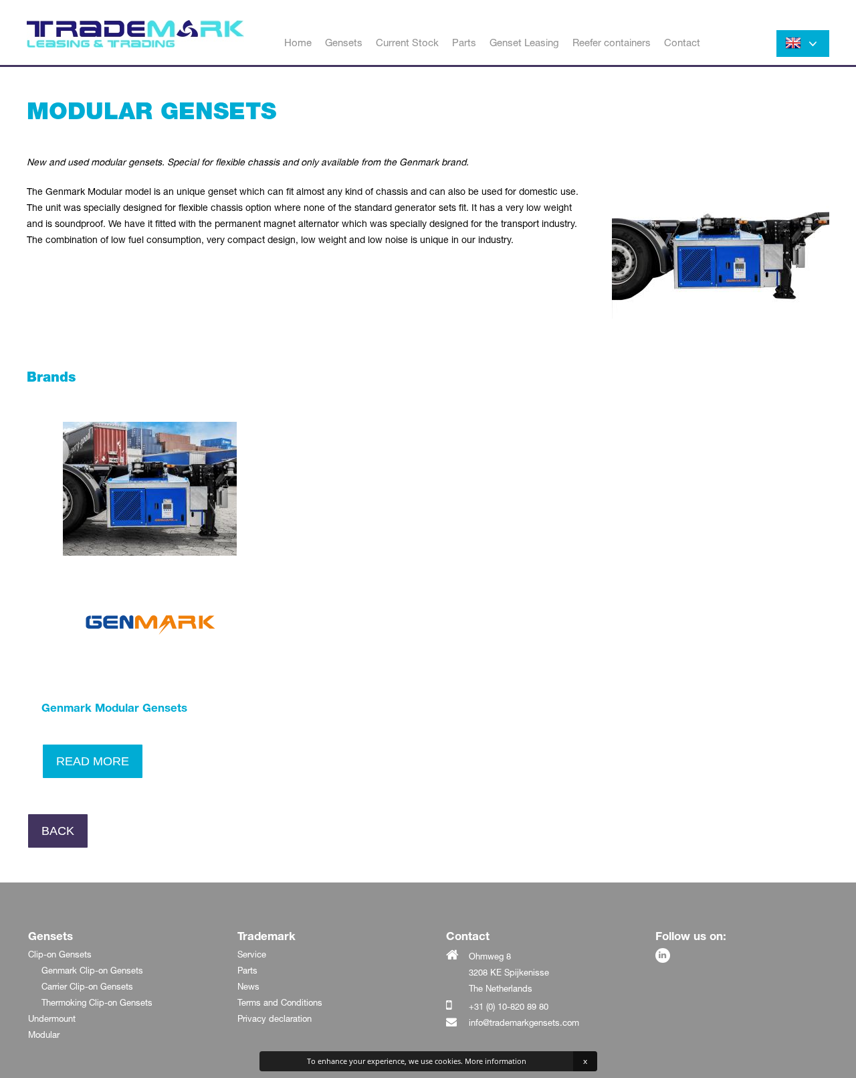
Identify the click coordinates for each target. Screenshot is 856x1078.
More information (495, 1061)
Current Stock (407, 44)
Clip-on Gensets (60, 955)
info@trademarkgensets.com (524, 1024)
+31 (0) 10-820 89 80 (508, 1008)
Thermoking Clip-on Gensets (96, 1004)
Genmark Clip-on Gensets (92, 972)
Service (251, 955)
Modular (44, 1036)
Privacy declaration (274, 1020)
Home (298, 44)
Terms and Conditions (279, 1004)
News (248, 988)
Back (57, 831)
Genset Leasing (524, 44)
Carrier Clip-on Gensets (87, 988)
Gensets (343, 44)
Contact (682, 44)
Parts (464, 44)
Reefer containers (611, 44)
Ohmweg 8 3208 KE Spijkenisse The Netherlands (507, 973)
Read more (92, 761)
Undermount (52, 1020)
